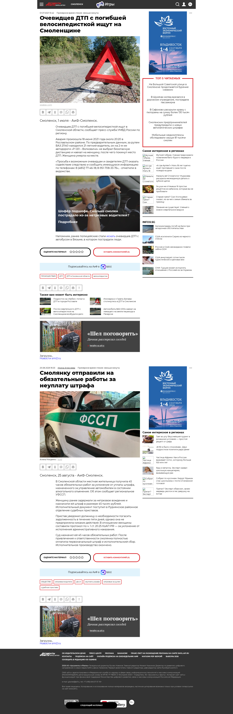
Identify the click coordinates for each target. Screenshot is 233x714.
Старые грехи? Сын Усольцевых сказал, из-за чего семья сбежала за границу (174, 199)
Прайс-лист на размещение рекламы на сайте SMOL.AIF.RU (160, 653)
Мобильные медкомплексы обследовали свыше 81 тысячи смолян (168, 138)
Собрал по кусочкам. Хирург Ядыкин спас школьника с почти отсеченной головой (174, 481)
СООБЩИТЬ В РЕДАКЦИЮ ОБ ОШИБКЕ (79, 660)
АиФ (60, 459)
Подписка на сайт (84, 656)
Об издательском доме (74, 653)
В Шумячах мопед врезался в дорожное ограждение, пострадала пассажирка (168, 100)
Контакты (67, 656)
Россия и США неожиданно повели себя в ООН (173, 248)
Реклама (109, 653)
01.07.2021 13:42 (47, 13)
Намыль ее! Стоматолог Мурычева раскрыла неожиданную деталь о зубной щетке (173, 178)
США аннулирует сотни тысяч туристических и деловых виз (170, 258)
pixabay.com (46, 105)
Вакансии (122, 653)
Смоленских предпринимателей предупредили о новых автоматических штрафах (168, 125)
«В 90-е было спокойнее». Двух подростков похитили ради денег (173, 448)
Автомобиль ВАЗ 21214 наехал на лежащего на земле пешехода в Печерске (120, 311)
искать (111, 236)
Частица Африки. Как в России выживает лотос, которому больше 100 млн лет (173, 460)
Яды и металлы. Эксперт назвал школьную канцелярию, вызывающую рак (171, 470)
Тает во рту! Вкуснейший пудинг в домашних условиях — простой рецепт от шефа (173, 439)
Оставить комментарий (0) (117, 252)
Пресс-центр (95, 653)
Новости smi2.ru (50, 358)
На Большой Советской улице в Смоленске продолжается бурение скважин (168, 87)
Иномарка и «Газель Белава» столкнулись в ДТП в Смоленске (120, 300)
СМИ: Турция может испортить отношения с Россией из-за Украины (173, 269)
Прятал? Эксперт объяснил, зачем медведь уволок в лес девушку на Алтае (173, 491)
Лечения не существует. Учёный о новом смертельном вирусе (172, 208)
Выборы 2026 (172, 656)
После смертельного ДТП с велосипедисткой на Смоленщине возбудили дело (68, 311)
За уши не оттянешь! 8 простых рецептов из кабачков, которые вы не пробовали (174, 189)
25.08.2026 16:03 (47, 368)
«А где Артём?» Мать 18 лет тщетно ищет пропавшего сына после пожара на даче (173, 168)
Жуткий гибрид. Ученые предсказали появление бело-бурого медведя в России (174, 157)
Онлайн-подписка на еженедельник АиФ (117, 656)
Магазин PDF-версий (152, 656)
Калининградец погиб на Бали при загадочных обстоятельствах (172, 227)
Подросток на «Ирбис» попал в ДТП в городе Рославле (68, 300)
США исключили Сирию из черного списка (173, 237)
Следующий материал (91, 705)
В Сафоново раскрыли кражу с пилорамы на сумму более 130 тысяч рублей (168, 112)
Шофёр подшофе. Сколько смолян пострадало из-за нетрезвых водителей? (93, 213)
